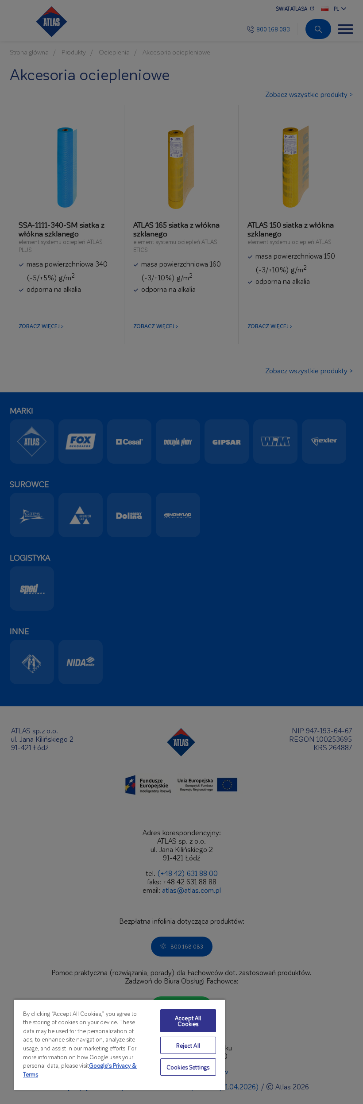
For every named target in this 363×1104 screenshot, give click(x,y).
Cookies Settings (187, 1067)
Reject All (188, 1045)
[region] (119, 1044)
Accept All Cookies (188, 1021)
